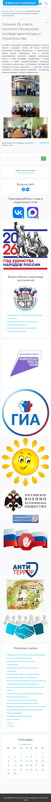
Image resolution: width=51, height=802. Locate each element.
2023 (11, 11)
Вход (31, 173)
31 (15, 773)
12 (27, 761)
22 (43, 765)
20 (31, 765)
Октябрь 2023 (25, 744)
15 (43, 761)
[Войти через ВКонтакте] (27, 189)
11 (21, 761)
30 (8, 773)
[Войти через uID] (23, 189)
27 (31, 770)
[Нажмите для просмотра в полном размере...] (25, 85)
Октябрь (18, 11)
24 (15, 770)
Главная (5, 11)
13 (31, 761)
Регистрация (23, 173)
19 (27, 765)
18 (21, 765)
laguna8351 (29, 143)
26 (27, 770)
